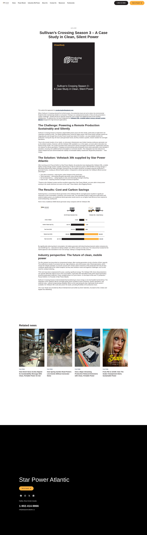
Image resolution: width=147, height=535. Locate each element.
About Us (45, 3)
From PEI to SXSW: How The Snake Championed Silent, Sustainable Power (113, 374)
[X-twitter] (29, 496)
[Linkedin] (33, 496)
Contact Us (53, 3)
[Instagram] (25, 496)
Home (14, 3)
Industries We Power (34, 3)
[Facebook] (21, 496)
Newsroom (62, 3)
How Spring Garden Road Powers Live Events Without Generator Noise (59, 374)
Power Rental (22, 3)
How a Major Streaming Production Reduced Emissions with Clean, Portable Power (86, 374)
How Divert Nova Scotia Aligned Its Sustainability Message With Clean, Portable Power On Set (30, 374)
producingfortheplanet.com (64, 110)
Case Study (22, 369)
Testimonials (71, 3)
